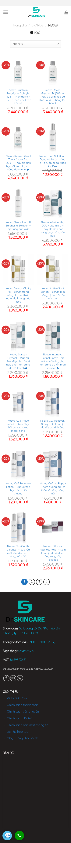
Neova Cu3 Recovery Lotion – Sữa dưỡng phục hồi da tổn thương (18, 488)
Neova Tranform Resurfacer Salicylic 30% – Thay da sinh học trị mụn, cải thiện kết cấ (18, 97)
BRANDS (37, 25)
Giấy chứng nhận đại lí (22, 738)
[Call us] (20, 678)
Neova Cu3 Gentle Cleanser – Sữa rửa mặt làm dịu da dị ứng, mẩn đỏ (18, 551)
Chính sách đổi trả (19, 718)
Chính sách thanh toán (22, 705)
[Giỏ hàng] (66, 12)
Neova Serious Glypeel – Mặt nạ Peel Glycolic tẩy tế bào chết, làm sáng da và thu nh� (18, 361)
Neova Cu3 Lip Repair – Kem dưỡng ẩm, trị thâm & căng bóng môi (53, 488)
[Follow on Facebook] (6, 678)
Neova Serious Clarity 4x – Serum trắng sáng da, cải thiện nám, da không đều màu (18, 295)
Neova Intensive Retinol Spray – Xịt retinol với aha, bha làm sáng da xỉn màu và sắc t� (53, 361)
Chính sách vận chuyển (23, 711)
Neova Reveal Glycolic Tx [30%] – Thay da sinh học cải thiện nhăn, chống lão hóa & (52, 97)
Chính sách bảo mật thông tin (27, 725)
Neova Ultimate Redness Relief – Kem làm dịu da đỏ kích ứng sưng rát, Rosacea (53, 553)
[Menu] (6, 12)
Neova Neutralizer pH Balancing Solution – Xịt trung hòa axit (18, 225)
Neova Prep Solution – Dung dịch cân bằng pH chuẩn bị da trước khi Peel (52, 161)
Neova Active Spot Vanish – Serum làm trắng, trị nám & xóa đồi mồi (53, 293)
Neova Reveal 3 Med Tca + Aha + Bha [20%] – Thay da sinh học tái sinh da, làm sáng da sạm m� (18, 163)
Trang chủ (20, 25)
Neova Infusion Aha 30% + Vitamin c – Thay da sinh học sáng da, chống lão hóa (53, 229)
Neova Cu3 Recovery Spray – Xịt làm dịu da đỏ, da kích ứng (52, 424)
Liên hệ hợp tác (17, 731)
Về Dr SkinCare (17, 698)
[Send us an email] (13, 678)
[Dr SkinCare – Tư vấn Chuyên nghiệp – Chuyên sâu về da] (36, 12)
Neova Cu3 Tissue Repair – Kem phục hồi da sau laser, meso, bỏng (18, 426)
